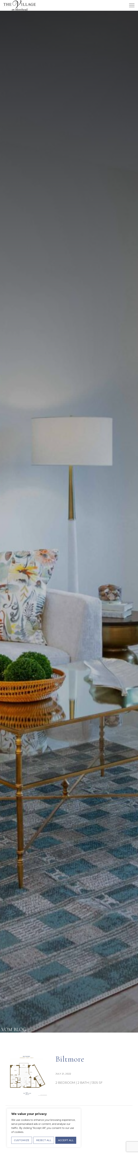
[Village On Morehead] (19, 5)
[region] (44, 1127)
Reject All (43, 1140)
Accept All (66, 1140)
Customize (21, 1140)
